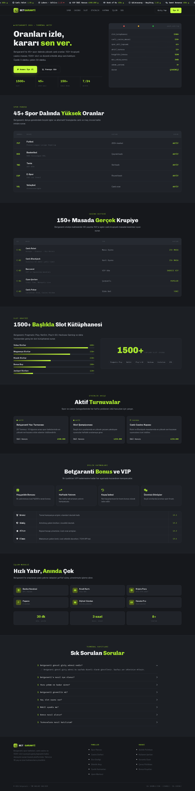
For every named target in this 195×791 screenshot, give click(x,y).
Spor (69, 10)
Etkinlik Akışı (96, 764)
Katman (105, 10)
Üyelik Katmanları (98, 769)
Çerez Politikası (145, 764)
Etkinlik (95, 10)
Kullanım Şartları (146, 755)
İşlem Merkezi (97, 774)
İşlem (114, 10)
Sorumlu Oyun (145, 760)
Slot (86, 10)
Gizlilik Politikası (146, 750)
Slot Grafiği (96, 760)
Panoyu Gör (51, 69)
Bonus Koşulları (145, 769)
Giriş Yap (161, 10)
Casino (77, 10)
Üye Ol (176, 10)
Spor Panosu (96, 750)
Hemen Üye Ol (27, 69)
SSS (122, 10)
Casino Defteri (97, 755)
